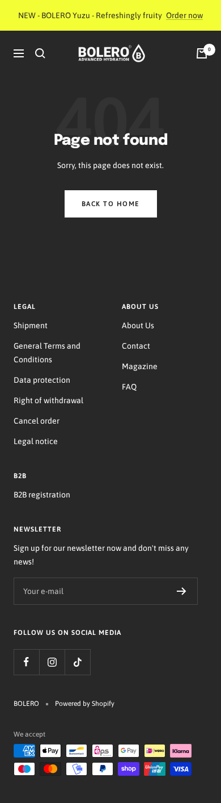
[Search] (40, 53)
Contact (136, 345)
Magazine (140, 366)
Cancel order (37, 420)
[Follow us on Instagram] (52, 662)
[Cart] (201, 53)
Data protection (42, 379)
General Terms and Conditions (47, 352)
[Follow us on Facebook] (26, 662)
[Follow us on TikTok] (77, 662)
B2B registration (42, 494)
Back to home (111, 204)
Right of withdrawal (48, 400)
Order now (184, 15)
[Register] (181, 591)
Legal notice (36, 441)
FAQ (129, 386)
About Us (138, 325)
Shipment (31, 325)
